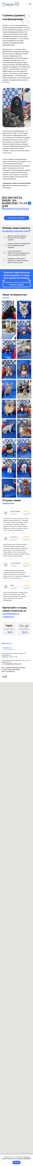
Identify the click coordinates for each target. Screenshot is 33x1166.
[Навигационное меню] (30, 4)
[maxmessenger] (6, 677)
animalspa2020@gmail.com (9, 649)
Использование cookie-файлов (23, 1158)
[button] (16, 218)
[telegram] (3, 677)
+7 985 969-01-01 (7, 648)
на (14, 1158)
